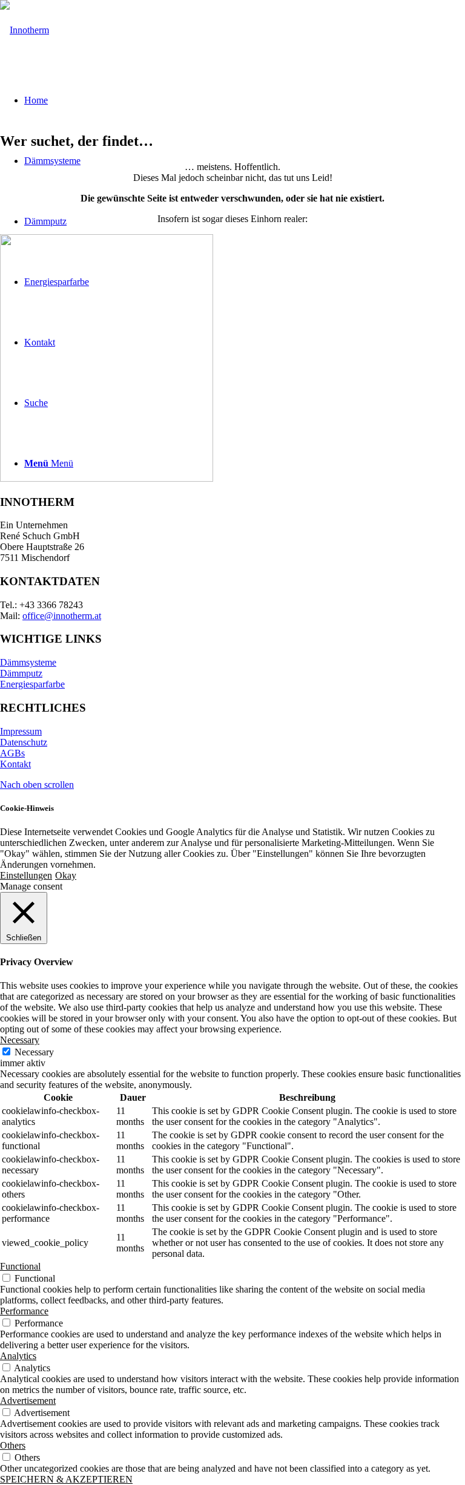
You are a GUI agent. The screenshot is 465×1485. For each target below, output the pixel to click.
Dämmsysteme (28, 662)
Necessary (34, 1052)
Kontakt (15, 764)
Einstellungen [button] (26, 875)
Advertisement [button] (28, 1400)
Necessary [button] (19, 1040)
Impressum (21, 731)
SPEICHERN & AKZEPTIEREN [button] (66, 1479)
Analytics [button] (18, 1356)
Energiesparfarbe (32, 684)
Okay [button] (65, 875)
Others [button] (12, 1445)
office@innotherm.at (61, 616)
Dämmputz (21, 673)
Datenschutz (23, 742)
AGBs (12, 753)
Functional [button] (20, 1266)
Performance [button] (24, 1311)
